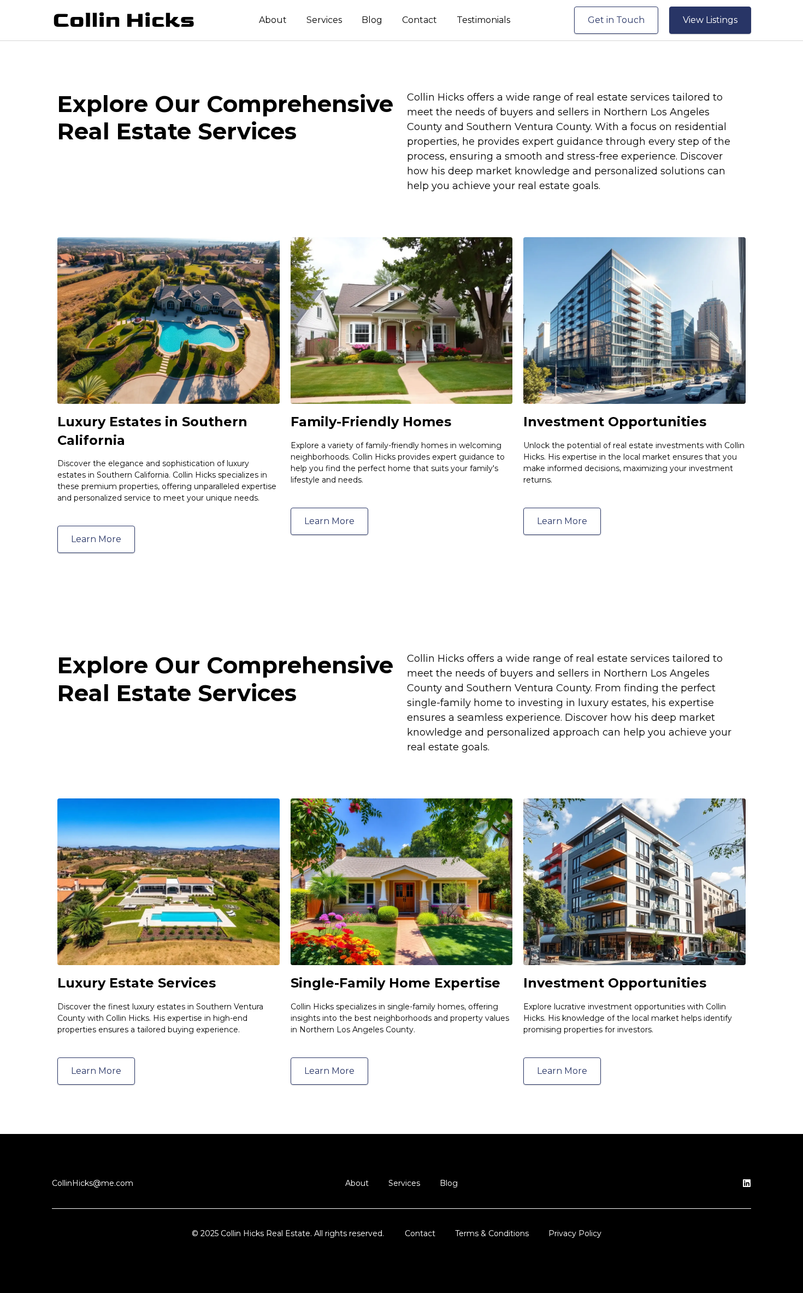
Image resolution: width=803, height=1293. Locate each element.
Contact (419, 20)
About (273, 20)
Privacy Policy (574, 1233)
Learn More (96, 539)
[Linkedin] (746, 1183)
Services (324, 20)
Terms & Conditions (492, 1233)
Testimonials (483, 20)
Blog (372, 20)
